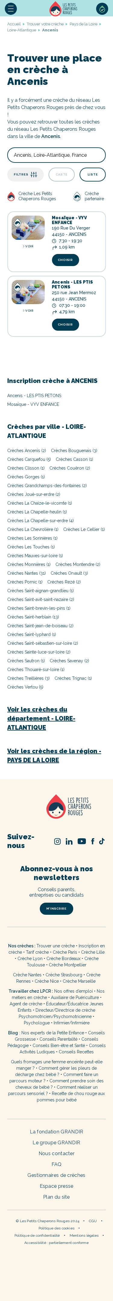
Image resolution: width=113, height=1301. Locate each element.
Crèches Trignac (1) (73, 678)
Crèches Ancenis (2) (26, 450)
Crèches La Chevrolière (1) (32, 529)
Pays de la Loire (83, 24)
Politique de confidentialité (37, 1235)
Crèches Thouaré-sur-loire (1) (35, 669)
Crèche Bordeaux (63, 958)
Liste (93, 174)
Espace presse (57, 1186)
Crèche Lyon (29, 958)
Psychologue (37, 1022)
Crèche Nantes (27, 974)
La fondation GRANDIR (56, 1132)
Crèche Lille (93, 952)
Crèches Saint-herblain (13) (33, 617)
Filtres (21, 174)
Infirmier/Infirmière (71, 1022)
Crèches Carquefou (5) (29, 459)
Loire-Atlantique (21, 30)
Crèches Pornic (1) (24, 582)
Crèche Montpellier (67, 964)
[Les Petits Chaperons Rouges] (56, 807)
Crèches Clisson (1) (26, 468)
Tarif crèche (37, 952)
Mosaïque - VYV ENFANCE (69, 220)
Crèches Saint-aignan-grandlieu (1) (40, 590)
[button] (11, 9)
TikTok (102, 841)
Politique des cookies (56, 1228)
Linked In (69, 841)
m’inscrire (56, 908)
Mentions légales (84, 1235)
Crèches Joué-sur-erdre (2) (33, 494)
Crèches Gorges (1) (26, 476)
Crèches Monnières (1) (29, 564)
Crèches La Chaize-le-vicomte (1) (39, 503)
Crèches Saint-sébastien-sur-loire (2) (42, 643)
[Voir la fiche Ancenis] (28, 292)
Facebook (93, 841)
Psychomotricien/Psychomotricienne (55, 1016)
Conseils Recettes (76, 1051)
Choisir (65, 260)
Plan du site (56, 1197)
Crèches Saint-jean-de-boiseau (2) (40, 625)
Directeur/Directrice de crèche (65, 1010)
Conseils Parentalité (58, 1039)
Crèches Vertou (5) (25, 687)
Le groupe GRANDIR (56, 1142)
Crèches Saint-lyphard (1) (31, 634)
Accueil (64, 8)
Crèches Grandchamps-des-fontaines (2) (47, 485)
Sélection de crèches (102, 9)
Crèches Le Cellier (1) (84, 529)
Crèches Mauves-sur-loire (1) (35, 555)
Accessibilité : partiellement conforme (56, 1243)
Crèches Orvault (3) (69, 573)
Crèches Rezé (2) (64, 582)
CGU (93, 1221)
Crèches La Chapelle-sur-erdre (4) (40, 520)
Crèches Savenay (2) (69, 660)
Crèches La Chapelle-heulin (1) (37, 511)
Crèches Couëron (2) (69, 468)
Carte (61, 174)
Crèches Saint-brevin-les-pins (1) (39, 608)
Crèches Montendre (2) (77, 564)
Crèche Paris (65, 952)
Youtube (81, 841)
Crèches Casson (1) (74, 459)
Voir (29, 246)
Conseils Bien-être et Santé (59, 1045)
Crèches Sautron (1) (26, 660)
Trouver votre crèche (45, 24)
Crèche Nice (47, 981)
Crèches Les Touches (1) (31, 546)
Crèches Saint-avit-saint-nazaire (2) (40, 599)
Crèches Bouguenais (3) (74, 450)
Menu (11, 9)
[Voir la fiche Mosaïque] (28, 228)
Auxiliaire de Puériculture (75, 997)
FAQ (57, 1164)
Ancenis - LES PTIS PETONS (72, 284)
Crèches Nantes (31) (26, 573)
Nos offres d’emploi (73, 991)
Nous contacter (56, 1153)
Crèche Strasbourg (64, 974)
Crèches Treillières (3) (28, 678)
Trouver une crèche (55, 945)
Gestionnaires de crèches (56, 1175)
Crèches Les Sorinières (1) (32, 538)
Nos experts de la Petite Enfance (52, 1032)
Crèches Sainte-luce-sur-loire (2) (39, 652)
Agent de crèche (26, 1003)
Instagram (57, 841)
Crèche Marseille (80, 981)
